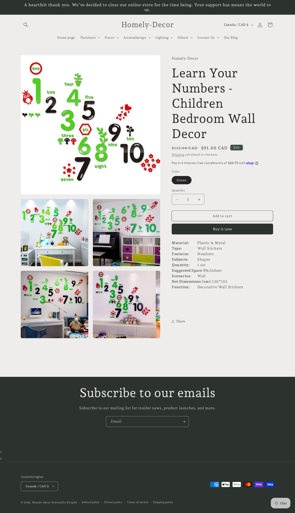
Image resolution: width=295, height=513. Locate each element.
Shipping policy (163, 502)
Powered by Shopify (64, 502)
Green (182, 180)
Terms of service (137, 502)
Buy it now (222, 229)
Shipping (178, 154)
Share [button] (180, 321)
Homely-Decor (41, 502)
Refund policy (90, 502)
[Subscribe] (184, 421)
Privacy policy (113, 502)
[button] (26, 25)
